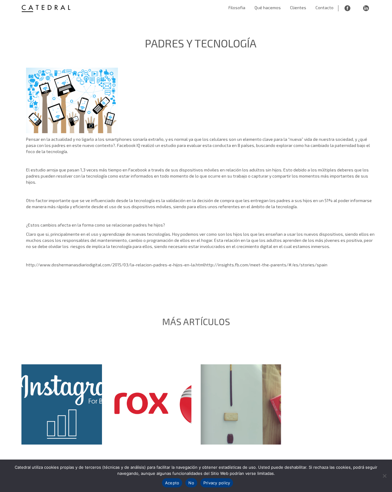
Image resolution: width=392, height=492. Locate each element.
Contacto (324, 7)
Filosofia (236, 7)
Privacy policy (216, 482)
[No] (384, 476)
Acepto (172, 482)
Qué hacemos (267, 7)
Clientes (298, 7)
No (191, 482)
